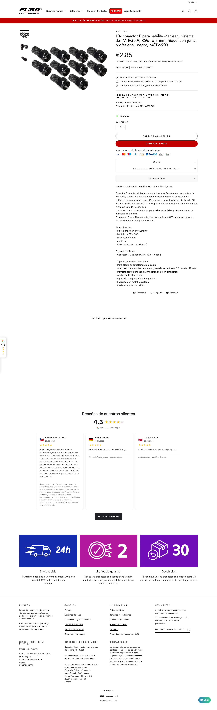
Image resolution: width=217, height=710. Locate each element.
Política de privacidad (119, 620)
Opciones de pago (73, 615)
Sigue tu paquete (132, 11)
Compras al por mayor (75, 634)
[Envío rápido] (48, 551)
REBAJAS (116, 11)
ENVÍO (156, 162)
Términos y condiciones (120, 615)
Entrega (68, 610)
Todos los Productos (97, 11)
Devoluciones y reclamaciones (78, 620)
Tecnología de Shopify (108, 700)
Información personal (74, 629)
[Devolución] (169, 551)
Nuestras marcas (55, 11)
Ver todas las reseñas (108, 516)
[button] (204, 700)
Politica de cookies (118, 624)
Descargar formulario (74, 624)
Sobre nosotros (117, 610)
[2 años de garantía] (108, 551)
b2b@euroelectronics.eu (128, 102)
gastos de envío (143, 61)
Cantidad (122, 122)
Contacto (114, 629)
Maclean (121, 31)
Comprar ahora (156, 144)
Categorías (75, 11)
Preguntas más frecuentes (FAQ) (156, 169)
